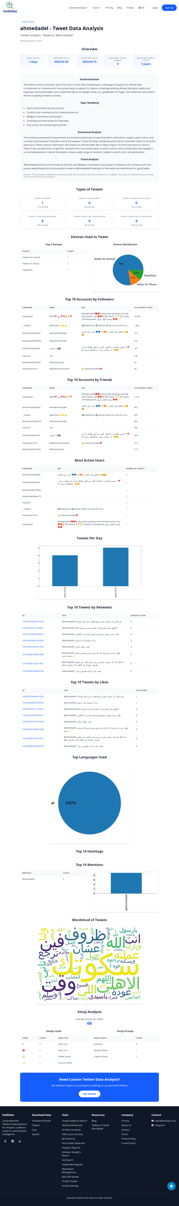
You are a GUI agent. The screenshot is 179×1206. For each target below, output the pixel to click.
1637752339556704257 (33, 634)
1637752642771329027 (33, 628)
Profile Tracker (69, 1181)
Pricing (109, 7)
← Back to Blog (27, 21)
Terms (125, 1134)
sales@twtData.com (165, 1120)
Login (155, 7)
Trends (130, 7)
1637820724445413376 (33, 621)
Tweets (36, 1125)
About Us (126, 1125)
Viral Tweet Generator (73, 1143)
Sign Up (169, 7)
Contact (126, 1129)
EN (142, 7)
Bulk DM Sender (70, 1176)
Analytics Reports (71, 1147)
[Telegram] (171, 1186)
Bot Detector (69, 1138)
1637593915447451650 (33, 646)
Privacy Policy (129, 1138)
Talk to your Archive (72, 1134)
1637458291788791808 (33, 654)
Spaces (35, 1134)
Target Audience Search (74, 1120)
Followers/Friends (41, 1120)
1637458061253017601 (33, 663)
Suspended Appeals (72, 1164)
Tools (95, 7)
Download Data (77, 7)
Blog (119, 7)
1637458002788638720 (33, 671)
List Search (67, 1159)
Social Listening (70, 1185)
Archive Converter (71, 1129)
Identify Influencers (72, 1125)
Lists (34, 1129)
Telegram (160, 1125)
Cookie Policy (129, 1143)
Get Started (89, 1093)
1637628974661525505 (33, 640)
